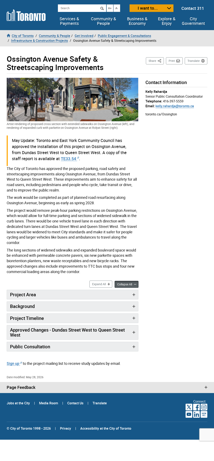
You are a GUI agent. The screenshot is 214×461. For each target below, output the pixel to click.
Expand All (102, 284)
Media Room (49, 403)
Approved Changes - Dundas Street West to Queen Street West (67, 332)
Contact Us (75, 403)
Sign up (13, 363)
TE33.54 (68, 158)
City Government (193, 21)
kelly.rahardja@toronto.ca (174, 106)
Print (172, 61)
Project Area (23, 294)
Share (156, 61)
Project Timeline (27, 318)
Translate (193, 61)
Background (22, 306)
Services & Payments (69, 21)
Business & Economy (137, 21)
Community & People (103, 21)
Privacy (65, 428)
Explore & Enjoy (166, 21)
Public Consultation (30, 347)
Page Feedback (21, 387)
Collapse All (128, 284)
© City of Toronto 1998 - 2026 (29, 428)
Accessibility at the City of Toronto (105, 428)
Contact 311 (192, 8)
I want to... (148, 8)
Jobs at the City (19, 403)
